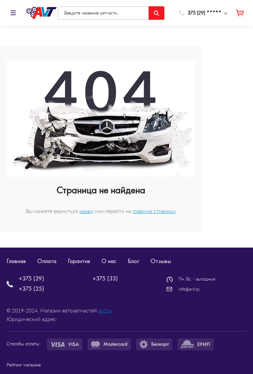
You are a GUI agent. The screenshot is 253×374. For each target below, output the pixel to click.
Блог (133, 261)
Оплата (46, 261)
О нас (108, 261)
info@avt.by (189, 289)
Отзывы (161, 261)
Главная (16, 261)
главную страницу (154, 211)
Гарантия (79, 261)
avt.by (105, 310)
